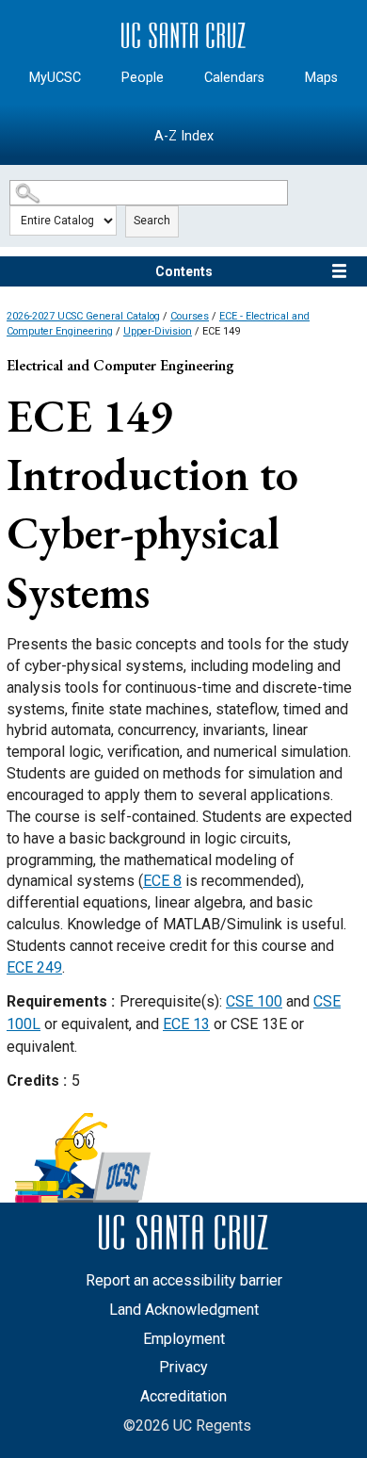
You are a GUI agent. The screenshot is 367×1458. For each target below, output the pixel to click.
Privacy (183, 1367)
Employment (184, 1339)
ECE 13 (186, 1024)
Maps (321, 78)
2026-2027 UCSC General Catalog (83, 316)
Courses (189, 316)
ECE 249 (34, 967)
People (142, 78)
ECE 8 (162, 881)
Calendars (234, 78)
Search (152, 220)
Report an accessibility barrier (184, 1280)
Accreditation (183, 1396)
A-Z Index (184, 136)
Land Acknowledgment (184, 1310)
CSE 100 (254, 1001)
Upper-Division (157, 331)
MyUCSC (55, 78)
